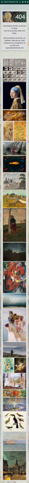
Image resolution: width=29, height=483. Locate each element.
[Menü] (2, 2)
